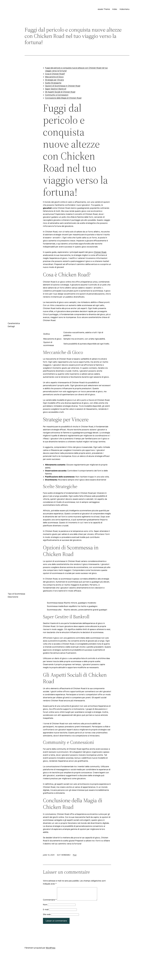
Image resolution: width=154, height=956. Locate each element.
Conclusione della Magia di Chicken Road (63, 98)
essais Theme (104, 9)
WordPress (50, 948)
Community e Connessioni (56, 95)
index (114, 9)
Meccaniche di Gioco (54, 77)
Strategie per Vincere (54, 80)
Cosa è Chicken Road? (55, 74)
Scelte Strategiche (53, 83)
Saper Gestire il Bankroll (55, 89)
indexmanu (124, 9)
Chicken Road (100, 252)
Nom (45, 904)
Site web (47, 914)
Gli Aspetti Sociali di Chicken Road (60, 92)
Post (74, 855)
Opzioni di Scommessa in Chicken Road (62, 86)
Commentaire (49, 900)
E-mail (46, 909)
